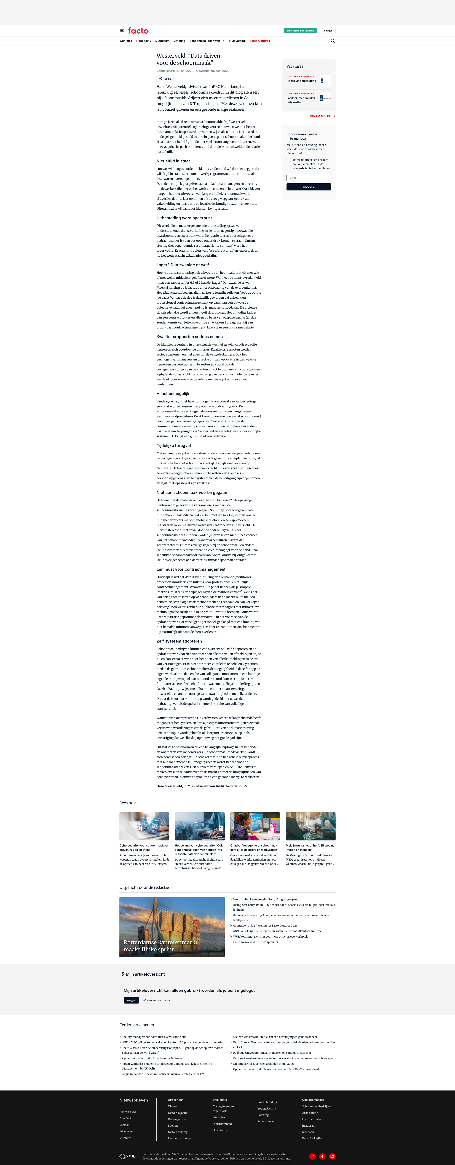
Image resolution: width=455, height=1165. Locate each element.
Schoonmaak (266, 1121)
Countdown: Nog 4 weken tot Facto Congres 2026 (265, 925)
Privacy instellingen (278, 1158)
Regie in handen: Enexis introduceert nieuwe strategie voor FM (163, 1074)
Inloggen (328, 30)
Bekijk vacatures (320, 116)
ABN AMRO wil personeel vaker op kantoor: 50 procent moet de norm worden (173, 1042)
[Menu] (122, 30)
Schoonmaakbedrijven (317, 1106)
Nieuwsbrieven (133, 1100)
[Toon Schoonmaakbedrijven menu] (223, 40)
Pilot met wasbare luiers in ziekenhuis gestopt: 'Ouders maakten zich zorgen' (283, 1058)
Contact (124, 1124)
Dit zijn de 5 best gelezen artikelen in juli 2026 (263, 1063)
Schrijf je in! (309, 186)
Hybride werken (312, 1119)
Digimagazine (177, 1119)
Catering (263, 1115)
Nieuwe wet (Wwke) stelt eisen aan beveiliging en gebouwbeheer (275, 1037)
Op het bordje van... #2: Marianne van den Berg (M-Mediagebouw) (276, 1069)
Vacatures (125, 1137)
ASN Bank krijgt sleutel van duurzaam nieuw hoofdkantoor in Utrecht (279, 931)
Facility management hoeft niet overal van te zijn (154, 1037)
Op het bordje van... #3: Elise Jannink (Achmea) (152, 1058)
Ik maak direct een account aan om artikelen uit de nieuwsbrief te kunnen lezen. (312, 164)
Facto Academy (178, 1132)
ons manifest (207, 1154)
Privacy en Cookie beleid (246, 1158)
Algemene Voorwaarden (210, 1158)
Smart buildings (268, 1102)
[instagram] (312, 1156)
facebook (308, 1132)
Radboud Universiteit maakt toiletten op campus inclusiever (272, 1052)
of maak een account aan (157, 1000)
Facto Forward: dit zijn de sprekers (255, 942)
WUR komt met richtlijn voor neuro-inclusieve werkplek (270, 936)
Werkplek (219, 1117)
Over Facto (125, 1118)
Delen (167, 78)
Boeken (173, 1125)
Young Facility (267, 1108)
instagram (308, 1125)
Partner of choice (179, 1138)
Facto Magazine (178, 1112)
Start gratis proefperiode (300, 30)
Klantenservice (127, 1111)
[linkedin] (332, 1156)
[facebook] (322, 1156)
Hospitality (220, 1130)
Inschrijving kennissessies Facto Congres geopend (265, 899)
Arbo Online (310, 1112)
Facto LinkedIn (312, 1138)
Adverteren (126, 1131)
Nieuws (173, 1106)
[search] (333, 41)
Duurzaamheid (222, 1124)
